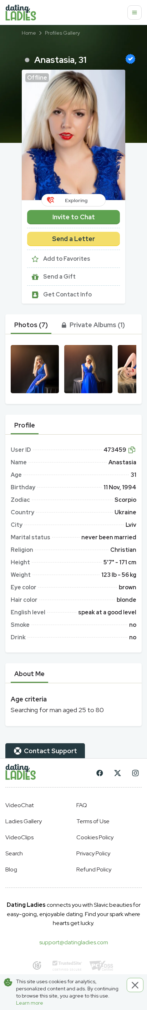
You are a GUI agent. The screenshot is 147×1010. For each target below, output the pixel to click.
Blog (11, 869)
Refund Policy (93, 869)
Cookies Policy (94, 837)
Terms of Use (93, 821)
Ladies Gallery (23, 821)
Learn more (29, 1003)
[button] (73, 135)
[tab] (31, 325)
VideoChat (19, 805)
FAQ (81, 805)
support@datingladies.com (73, 942)
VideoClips (19, 837)
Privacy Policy (93, 853)
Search (14, 853)
